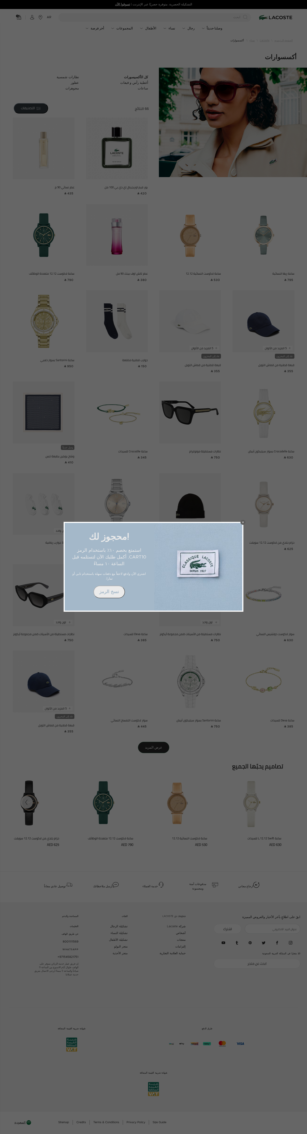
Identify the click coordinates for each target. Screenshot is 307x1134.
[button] (242, 522)
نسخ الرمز (109, 591)
